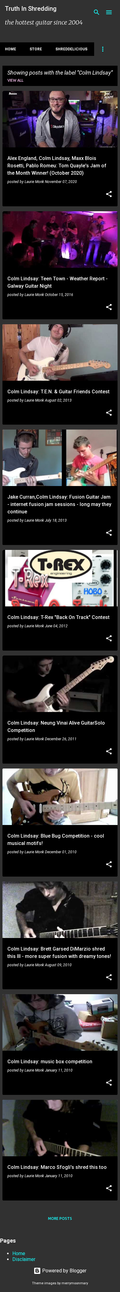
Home (10, 49)
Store (36, 49)
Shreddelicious (71, 49)
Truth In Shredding (31, 8)
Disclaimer (23, 1259)
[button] (109, 194)
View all (15, 80)
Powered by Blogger (63, 1271)
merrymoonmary (75, 1283)
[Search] (96, 12)
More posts (60, 1218)
